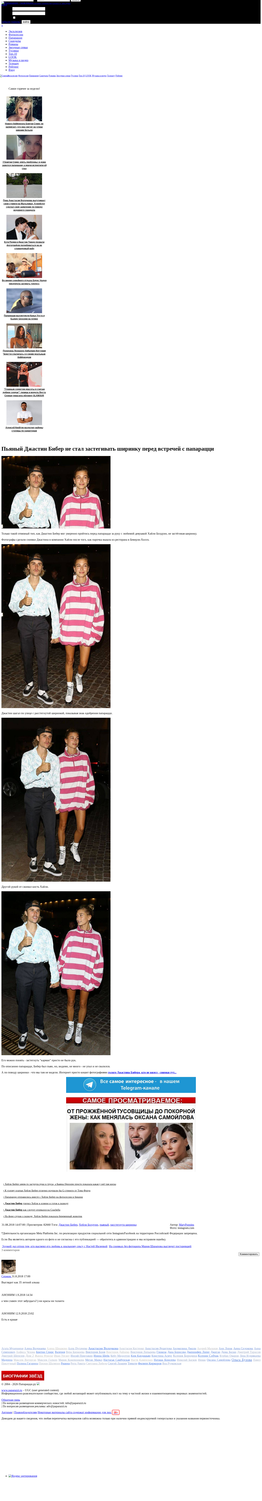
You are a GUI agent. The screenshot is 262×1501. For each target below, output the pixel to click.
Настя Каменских (142, 1359)
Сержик (6, 1276)
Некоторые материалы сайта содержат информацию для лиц (78, 1412)
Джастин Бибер (68, 1224)
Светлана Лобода (96, 1363)
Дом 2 (29, 1355)
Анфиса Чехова (25, 1352)
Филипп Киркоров (149, 1363)
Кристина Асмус (161, 1355)
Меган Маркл (93, 1359)
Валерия (60, 1352)
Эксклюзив (15, 31)
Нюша (202, 1359)
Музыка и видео (18, 60)
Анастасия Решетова (158, 1348)
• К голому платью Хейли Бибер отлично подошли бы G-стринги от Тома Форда (46, 1190)
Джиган (215, 1352)
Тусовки (14, 50)
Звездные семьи (18, 47)
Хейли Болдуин (88, 1224)
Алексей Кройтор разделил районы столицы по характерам (24, 429)
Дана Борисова (177, 1352)
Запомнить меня (26, 17)
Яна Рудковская (171, 1363)
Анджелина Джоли (184, 1348)
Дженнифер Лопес (198, 1352)
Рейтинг (14, 66)
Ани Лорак (225, 1348)
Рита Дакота (78, 1363)
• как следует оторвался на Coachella (31, 1210)
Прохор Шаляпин (49, 1363)
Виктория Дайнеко (117, 1352)
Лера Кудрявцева (250, 1355)
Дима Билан (228, 1352)
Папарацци (15, 37)
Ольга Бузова (242, 1360)
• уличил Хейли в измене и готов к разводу (35, 1203)
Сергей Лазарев (117, 1363)
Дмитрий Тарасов (249, 1352)
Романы (13, 44)
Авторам (6, 1412)
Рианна (65, 1363)
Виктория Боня (95, 1352)
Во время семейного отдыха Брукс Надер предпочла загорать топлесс (24, 282)
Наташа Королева (165, 1359)
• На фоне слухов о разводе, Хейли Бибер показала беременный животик (42, 1216)
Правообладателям (25, 1412)
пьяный (104, 1224)
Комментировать (249, 1254)
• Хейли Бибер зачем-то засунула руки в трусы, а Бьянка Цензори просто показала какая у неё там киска (59, 1184)
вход (4, 4)
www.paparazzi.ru (11, 1390)
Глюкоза (161, 1352)
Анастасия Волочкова (103, 1348)
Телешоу (14, 63)
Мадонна (6, 1359)
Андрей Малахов (207, 1348)
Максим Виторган (25, 1359)
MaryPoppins (186, 1224)
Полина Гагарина (27, 1363)
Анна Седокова (243, 1348)
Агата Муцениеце (12, 1348)
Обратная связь (10, 1399)
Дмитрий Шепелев (13, 1355)
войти (26, 22)
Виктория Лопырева (143, 1352)
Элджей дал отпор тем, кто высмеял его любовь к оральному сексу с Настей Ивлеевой (54, 1246)
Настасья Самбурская (116, 1359)
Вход (12, 69)
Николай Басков (187, 1359)
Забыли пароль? (11, 21)
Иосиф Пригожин (82, 1355)
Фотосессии (16, 34)
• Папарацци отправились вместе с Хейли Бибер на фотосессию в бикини (43, 1197)
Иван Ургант (62, 1355)
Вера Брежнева (75, 1352)
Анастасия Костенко (131, 1348)
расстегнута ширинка (123, 1224)
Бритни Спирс (45, 1352)
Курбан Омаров (229, 1355)
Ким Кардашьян (141, 1355)
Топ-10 (13, 53)
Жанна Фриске (44, 1355)
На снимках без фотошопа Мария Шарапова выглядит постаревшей (150, 1246)
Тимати (132, 1363)
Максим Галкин (47, 1359)
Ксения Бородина (185, 1355)
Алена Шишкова (57, 1348)
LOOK (13, 57)
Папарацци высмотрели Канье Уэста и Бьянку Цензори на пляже (24, 317)
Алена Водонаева (35, 1348)
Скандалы (15, 40)
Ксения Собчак (208, 1355)
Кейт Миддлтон (120, 1355)
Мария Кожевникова (71, 1359)
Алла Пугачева (77, 1348)
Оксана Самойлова (218, 1359)
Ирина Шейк (102, 1355)
